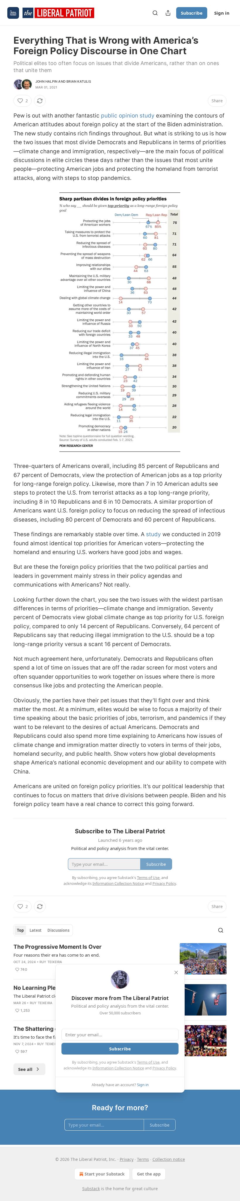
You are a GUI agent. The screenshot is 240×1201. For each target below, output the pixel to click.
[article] (120, 959)
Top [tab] (20, 930)
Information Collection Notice (118, 1068)
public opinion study (128, 115)
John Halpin (46, 81)
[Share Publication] (168, 13)
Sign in (221, 13)
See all (25, 1069)
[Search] (155, 13)
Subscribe (192, 13)
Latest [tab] (36, 930)
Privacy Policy (164, 1068)
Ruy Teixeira (51, 962)
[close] (176, 972)
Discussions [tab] (58, 930)
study (153, 534)
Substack (91, 1188)
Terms (143, 1159)
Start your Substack (105, 1174)
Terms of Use (148, 1062)
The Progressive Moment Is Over (57, 946)
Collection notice (168, 1159)
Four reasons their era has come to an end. (56, 955)
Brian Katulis (78, 81)
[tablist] (43, 930)
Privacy (126, 1159)
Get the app (149, 1174)
